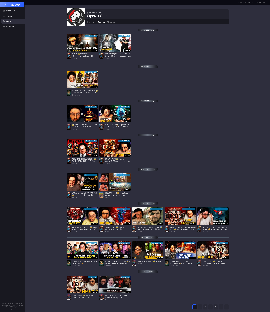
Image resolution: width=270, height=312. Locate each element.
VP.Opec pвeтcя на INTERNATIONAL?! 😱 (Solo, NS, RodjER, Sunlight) (84, 194)
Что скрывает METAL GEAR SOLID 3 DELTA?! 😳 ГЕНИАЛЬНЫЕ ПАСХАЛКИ (215, 228)
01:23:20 (127, 224)
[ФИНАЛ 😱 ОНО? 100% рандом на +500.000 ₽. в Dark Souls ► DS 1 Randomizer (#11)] (82, 43)
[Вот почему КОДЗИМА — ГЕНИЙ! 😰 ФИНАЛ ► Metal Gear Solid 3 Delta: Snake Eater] (147, 216)
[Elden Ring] (69, 93)
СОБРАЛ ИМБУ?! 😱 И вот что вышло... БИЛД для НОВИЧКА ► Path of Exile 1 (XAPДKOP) (118, 161)
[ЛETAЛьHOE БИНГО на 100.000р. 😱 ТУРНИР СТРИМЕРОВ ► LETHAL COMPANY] (82, 148)
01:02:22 (127, 121)
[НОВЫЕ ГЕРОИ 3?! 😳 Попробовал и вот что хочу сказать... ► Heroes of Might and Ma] (115, 182)
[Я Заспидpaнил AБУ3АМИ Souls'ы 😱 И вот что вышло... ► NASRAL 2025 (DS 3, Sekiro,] (82, 79)
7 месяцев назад (91, 72)
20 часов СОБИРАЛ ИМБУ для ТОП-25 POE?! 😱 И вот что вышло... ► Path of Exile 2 (183, 229)
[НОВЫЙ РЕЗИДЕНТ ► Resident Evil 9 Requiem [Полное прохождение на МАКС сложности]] (115, 43)
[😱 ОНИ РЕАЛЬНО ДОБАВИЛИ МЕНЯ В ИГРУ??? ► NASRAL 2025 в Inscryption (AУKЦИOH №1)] (82, 113)
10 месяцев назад (90, 175)
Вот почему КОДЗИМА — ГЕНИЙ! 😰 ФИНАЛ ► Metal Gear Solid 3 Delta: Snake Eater (149, 229)
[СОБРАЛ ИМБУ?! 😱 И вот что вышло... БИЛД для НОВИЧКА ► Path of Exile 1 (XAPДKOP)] (115, 148)
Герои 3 (107, 197)
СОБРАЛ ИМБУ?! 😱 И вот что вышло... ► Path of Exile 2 (82, 296)
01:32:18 (127, 258)
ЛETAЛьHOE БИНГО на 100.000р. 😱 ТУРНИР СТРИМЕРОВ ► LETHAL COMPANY (84, 161)
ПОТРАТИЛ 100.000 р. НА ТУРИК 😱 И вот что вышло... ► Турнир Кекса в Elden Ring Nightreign (117, 263)
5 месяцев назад (91, 36)
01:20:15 (192, 224)
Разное (74, 58)
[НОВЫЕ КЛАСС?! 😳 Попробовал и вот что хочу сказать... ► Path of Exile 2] (115, 113)
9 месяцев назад (91, 141)
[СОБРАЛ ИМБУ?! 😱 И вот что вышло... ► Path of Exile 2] (82, 284)
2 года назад (92, 277)
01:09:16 (127, 50)
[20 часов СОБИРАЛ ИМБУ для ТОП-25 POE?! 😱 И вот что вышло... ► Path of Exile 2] (180, 216)
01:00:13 (192, 258)
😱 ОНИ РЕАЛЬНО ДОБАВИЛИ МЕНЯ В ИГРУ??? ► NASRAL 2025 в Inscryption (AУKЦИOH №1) (84, 127)
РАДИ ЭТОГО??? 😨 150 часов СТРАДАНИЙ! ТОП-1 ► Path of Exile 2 (215, 262)
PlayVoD (14, 4)
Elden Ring (76, 95)
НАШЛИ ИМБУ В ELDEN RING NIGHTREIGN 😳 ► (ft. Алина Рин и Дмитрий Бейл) (182, 263)
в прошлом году (91, 243)
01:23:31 (225, 258)
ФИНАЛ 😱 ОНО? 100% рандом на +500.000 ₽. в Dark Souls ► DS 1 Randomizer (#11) (84, 56)
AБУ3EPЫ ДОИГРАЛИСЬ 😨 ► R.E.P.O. (149, 261)
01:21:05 (127, 155)
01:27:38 (95, 50)
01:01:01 (160, 258)
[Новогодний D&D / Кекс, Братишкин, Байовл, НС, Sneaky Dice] (115, 284)
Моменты (111, 22)
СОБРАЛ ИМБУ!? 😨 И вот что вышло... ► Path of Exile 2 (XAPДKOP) (115, 229)
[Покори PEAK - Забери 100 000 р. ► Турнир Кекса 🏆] (82, 250)
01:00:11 (95, 190)
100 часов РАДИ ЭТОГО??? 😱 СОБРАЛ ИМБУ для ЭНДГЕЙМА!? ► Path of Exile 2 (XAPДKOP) (85, 229)
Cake (99, 13)
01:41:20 (127, 292)
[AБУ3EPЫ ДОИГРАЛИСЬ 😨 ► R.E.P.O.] (147, 250)
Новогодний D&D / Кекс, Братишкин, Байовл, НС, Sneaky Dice (118, 296)
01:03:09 (95, 87)
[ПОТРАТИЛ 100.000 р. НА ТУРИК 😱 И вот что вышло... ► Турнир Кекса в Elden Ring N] (115, 250)
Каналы (92, 13)
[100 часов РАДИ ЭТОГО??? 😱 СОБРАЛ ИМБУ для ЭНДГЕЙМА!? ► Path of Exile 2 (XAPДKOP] (82, 216)
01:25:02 (95, 121)
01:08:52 (127, 190)
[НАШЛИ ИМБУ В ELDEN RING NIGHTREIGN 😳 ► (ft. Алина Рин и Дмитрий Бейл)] (180, 250)
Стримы (101, 22)
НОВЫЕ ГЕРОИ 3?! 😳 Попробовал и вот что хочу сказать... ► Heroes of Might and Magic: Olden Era (117, 195)
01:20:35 (95, 292)
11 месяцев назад (90, 209)
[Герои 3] (101, 195)
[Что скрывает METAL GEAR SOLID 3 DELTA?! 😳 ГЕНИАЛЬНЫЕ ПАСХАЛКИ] (213, 216)
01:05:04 (95, 258)
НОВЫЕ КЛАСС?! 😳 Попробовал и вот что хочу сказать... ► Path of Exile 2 (117, 127)
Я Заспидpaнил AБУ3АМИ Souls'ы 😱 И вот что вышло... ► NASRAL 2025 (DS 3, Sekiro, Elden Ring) (85, 93)
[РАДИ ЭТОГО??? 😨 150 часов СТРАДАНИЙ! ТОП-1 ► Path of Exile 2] (213, 250)
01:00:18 (225, 224)
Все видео (91, 22)
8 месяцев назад (91, 106)
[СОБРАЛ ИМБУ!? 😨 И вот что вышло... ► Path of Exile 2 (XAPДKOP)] (115, 216)
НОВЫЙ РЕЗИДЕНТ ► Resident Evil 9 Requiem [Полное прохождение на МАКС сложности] (117, 56)
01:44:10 (160, 224)
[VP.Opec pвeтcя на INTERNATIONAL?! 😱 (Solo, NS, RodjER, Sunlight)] (82, 182)
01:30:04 (95, 224)
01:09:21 (95, 155)
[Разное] (69, 56)
